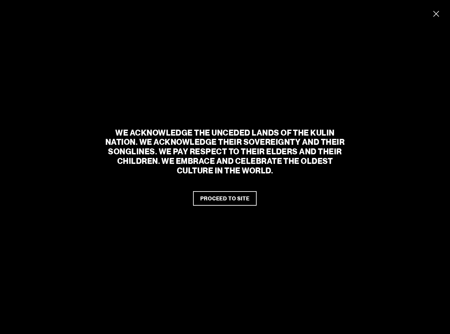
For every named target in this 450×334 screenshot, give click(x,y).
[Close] (436, 13)
